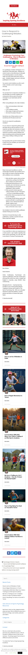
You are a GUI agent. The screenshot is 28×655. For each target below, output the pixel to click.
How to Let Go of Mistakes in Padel (11, 586)
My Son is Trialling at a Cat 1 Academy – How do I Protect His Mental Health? (13, 477)
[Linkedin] (15, 553)
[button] (6, 62)
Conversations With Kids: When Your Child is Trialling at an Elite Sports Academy (14, 436)
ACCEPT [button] (19, 652)
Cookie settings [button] (12, 652)
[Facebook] (8, 553)
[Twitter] (12, 553)
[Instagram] (19, 553)
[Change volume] (23, 163)
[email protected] (8, 298)
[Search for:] (14, 578)
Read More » (7, 361)
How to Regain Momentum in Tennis (12, 588)
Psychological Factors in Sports (11, 562)
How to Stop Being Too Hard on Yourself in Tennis (13, 506)
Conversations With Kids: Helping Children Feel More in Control (14, 536)
